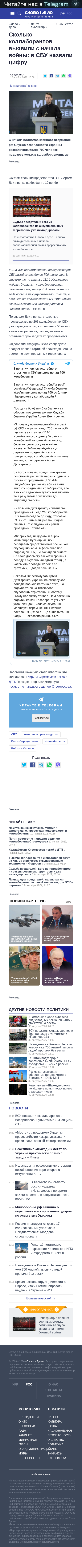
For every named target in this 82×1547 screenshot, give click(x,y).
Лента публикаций (39, 25)
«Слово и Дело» (34, 1361)
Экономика (56, 1458)
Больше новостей (38, 1298)
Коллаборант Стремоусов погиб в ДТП (37, 851)
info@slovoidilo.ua (41, 1474)
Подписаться (41, 717)
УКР (62, 13)
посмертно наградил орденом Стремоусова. (40, 686)
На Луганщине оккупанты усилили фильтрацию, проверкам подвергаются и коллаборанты (38, 830)
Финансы (54, 1453)
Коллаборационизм (24, 741)
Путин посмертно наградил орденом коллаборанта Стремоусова (38, 841)
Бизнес (53, 1417)
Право (52, 1448)
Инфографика (41, 1309)
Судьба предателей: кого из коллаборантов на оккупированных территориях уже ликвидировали (38, 226)
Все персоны (29, 1458)
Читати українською (23, 85)
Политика (55, 1444)
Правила (53, 1395)
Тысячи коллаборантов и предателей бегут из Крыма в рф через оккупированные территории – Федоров (39, 860)
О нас (53, 1384)
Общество (66, 24)
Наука (52, 1426)
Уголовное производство (41, 734)
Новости (18, 1108)
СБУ (14, 734)
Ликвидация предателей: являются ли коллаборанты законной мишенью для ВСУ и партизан (41, 882)
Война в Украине (22, 748)
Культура (54, 1421)
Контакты (53, 1390)
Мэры (22, 1453)
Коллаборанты (55, 741)
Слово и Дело (14, 25)
